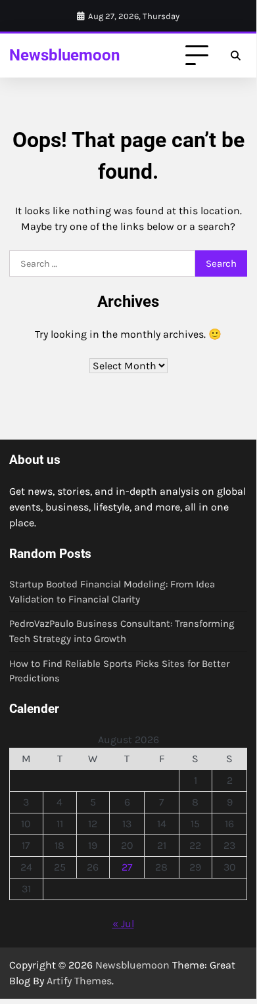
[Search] (235, 56)
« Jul (123, 923)
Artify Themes (79, 980)
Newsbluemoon (64, 54)
